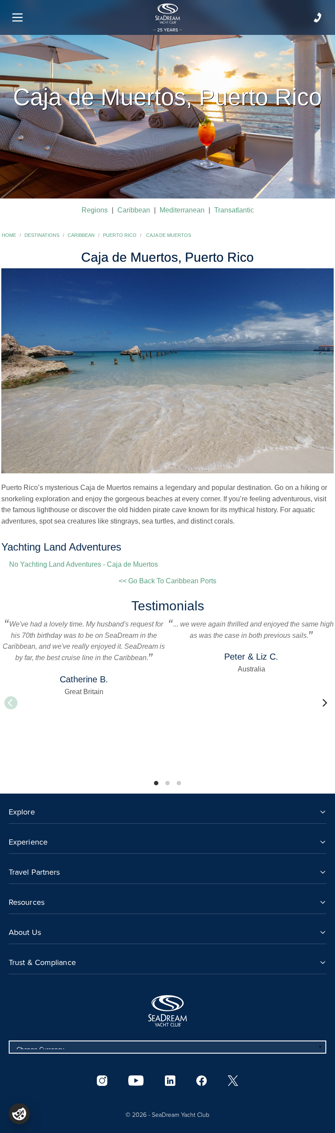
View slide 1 (156, 783)
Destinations (41, 235)
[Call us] (317, 17)
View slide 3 (179, 783)
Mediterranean (182, 210)
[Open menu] (17, 17)
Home (9, 235)
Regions (95, 210)
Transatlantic (234, 210)
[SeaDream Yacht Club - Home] (167, 1011)
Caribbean (133, 210)
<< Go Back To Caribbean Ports (167, 581)
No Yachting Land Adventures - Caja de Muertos (83, 564)
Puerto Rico (120, 235)
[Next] (324, 702)
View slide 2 (167, 783)
